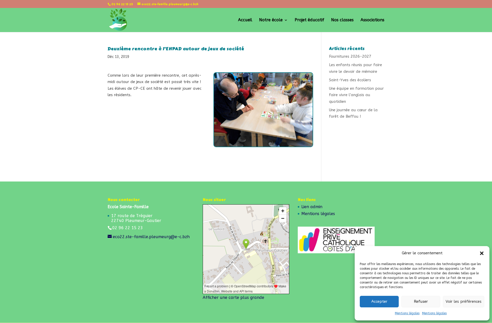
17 (289, 136)
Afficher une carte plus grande (233, 297)
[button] (481, 253)
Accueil (245, 20)
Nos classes (342, 20)
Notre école (271, 20)
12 (268, 136)
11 (263, 136)
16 (285, 136)
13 (272, 136)
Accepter (379, 301)
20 (302, 136)
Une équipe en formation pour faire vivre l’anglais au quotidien (356, 95)
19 (298, 136)
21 (307, 136)
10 (259, 136)
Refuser (421, 301)
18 (294, 136)
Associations (372, 20)
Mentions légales (407, 313)
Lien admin (311, 206)
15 (281, 136)
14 (276, 136)
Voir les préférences (463, 301)
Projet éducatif (309, 20)
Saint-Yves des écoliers (350, 80)
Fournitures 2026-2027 (350, 56)
